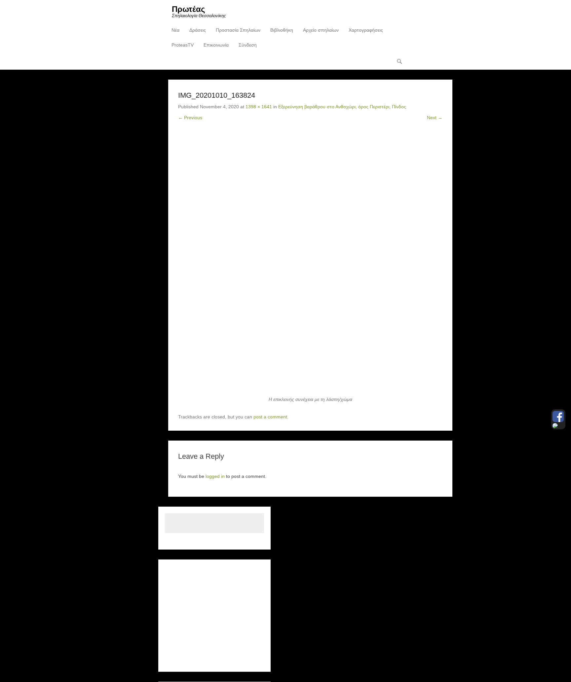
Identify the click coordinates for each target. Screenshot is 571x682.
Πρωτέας (188, 9)
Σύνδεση (248, 45)
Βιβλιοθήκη (281, 30)
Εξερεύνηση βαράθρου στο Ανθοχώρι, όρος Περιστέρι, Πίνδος (342, 106)
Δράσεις (197, 30)
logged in (215, 476)
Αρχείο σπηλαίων (321, 30)
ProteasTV (182, 45)
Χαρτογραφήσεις (366, 30)
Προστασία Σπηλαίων (238, 30)
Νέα (175, 30)
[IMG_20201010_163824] (310, 263)
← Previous (190, 117)
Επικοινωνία (216, 45)
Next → (434, 117)
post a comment (270, 416)
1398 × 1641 (259, 106)
